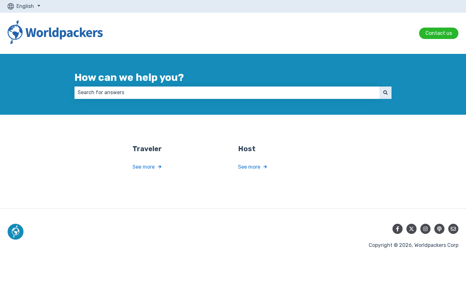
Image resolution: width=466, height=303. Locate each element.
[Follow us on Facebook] (397, 229)
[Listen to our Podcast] (439, 229)
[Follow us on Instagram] (425, 229)
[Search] (385, 93)
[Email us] (453, 229)
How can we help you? (129, 77)
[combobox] (226, 93)
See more (144, 167)
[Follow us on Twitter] (411, 229)
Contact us (438, 33)
